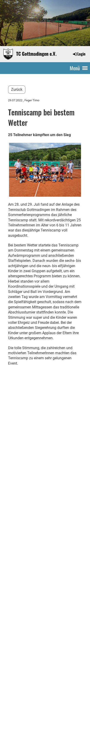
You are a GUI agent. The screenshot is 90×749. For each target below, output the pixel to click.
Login (81, 54)
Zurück (16, 89)
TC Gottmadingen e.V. (36, 54)
